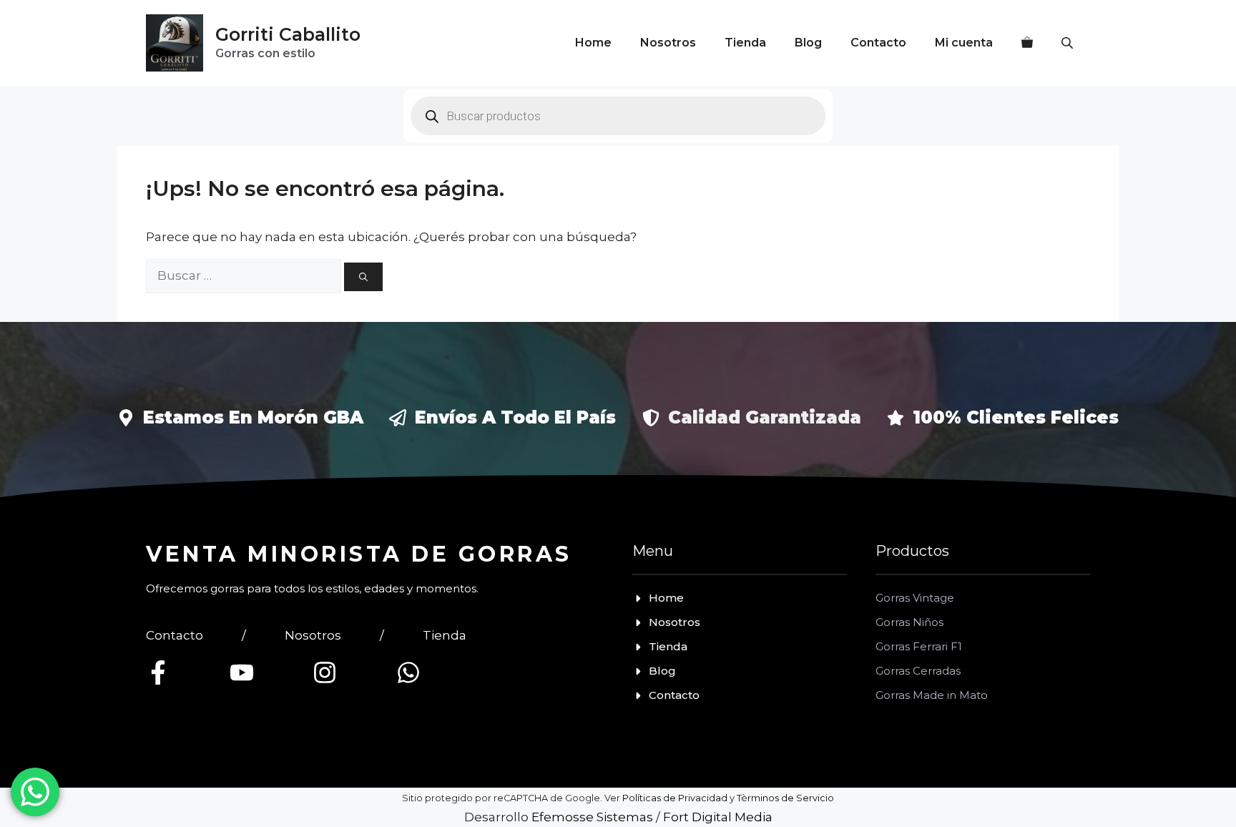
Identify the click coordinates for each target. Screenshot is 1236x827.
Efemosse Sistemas (592, 817)
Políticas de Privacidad (674, 798)
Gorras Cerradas (918, 670)
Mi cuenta (964, 42)
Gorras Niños (909, 622)
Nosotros (668, 42)
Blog (808, 42)
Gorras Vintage (915, 598)
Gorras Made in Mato (932, 695)
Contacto (878, 42)
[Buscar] (363, 277)
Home (593, 42)
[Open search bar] (1068, 42)
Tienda (745, 42)
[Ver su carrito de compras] (1027, 42)
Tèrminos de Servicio (785, 798)
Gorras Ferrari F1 (919, 646)
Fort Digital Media (717, 817)
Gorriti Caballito (287, 34)
